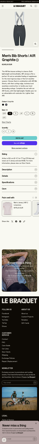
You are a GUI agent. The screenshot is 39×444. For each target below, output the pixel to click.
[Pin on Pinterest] (20, 221)
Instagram (5, 317)
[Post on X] (12, 221)
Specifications (8, 182)
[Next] (36, 197)
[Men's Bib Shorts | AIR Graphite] (19, 28)
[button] (6, 123)
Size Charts (6, 352)
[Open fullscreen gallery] (35, 44)
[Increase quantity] (13, 131)
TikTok (4, 323)
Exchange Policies (8, 358)
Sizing (4, 154)
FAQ (3, 342)
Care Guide (6, 345)
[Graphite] (6, 105)
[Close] (36, 423)
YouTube (5, 320)
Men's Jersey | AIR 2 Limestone (21, 204)
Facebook (5, 313)
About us (24, 313)
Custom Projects (27, 317)
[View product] (7, 208)
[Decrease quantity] (3, 131)
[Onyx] (3, 105)
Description (7, 169)
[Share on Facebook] (16, 221)
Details (5, 176)
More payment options (19, 148)
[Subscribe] (34, 439)
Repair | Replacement (9, 361)
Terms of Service (8, 420)
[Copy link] (24, 221)
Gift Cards (25, 323)
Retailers (24, 320)
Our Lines (5, 349)
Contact (5, 339)
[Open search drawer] (31, 6)
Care (4, 189)
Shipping (5, 355)
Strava (4, 326)
